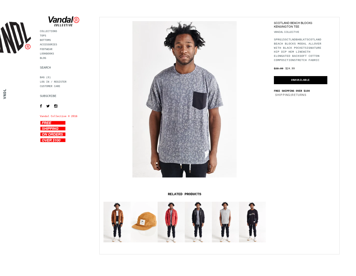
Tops (43, 35)
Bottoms (45, 40)
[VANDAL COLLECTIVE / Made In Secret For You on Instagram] (54, 106)
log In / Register (53, 82)
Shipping (283, 95)
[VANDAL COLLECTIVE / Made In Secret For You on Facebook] (39, 106)
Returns (299, 95)
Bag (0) (45, 77)
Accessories (48, 44)
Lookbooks (47, 53)
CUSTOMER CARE (50, 86)
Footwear (46, 49)
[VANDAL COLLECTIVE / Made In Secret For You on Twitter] (47, 106)
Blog (43, 58)
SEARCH (45, 68)
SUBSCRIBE (48, 96)
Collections (48, 31)
